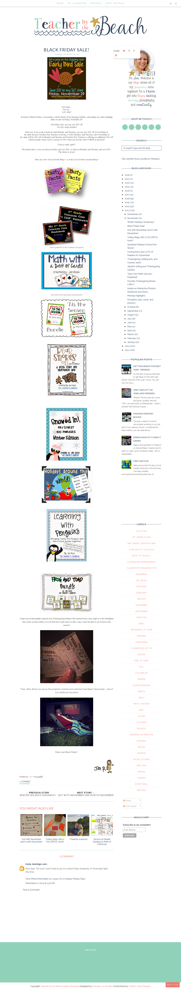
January (131, 342)
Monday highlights (136, 295)
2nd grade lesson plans (141, 543)
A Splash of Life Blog (141, 550)
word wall (141, 784)
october (141, 722)
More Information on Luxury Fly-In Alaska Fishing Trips (58, 879)
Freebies (96, 3)
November (25, 784)
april (141, 624)
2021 (127, 187)
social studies (141, 759)
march (141, 691)
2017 (127, 194)
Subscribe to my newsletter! (137, 825)
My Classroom (77, 3)
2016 (127, 198)
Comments (130, 806)
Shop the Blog (115, 3)
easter (141, 654)
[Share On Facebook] (129, 51)
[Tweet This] (124, 51)
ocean (141, 716)
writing (141, 790)
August (131, 314)
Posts (128, 800)
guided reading (142, 685)
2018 (127, 191)
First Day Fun (141, 461)
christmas (142, 642)
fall (141, 667)
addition (141, 617)
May (129, 326)
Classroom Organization (141, 568)
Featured (141, 587)
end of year (141, 661)
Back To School (141, 556)
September (133, 311)
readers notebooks (141, 735)
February (131, 338)
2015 (127, 202)
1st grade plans (141, 537)
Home (60, 3)
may (141, 710)
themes (141, 778)
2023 (127, 179)
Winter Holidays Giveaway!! (140, 222)
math (142, 698)
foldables (141, 673)
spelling (141, 765)
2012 (127, 346)
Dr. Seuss (141, 580)
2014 (127, 206)
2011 (127, 350)
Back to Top (172, 985)
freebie (141, 679)
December (132, 214)
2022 (127, 183)
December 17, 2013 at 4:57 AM (40, 883)
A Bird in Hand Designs (140, 986)
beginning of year (141, 630)
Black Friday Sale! (136, 226)
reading (141, 741)
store (29, 134)
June (129, 322)
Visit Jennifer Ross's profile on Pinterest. (141, 159)
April (129, 330)
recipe (141, 747)
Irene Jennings (33, 864)
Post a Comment (31, 890)
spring (141, 772)
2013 (127, 210)
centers (141, 636)
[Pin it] (116, 55)
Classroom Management (141, 562)
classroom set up (141, 648)
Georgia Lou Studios (102, 986)
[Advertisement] (67, 916)
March (130, 334)
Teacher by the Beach (51, 986)
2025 (127, 175)
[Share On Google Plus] (134, 51)
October (131, 307)
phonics (141, 729)
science (141, 753)
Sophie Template (70, 986)
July (129, 318)
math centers (141, 704)
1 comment (25, 781)
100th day (141, 531)
